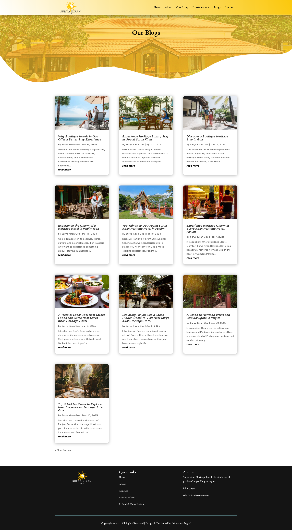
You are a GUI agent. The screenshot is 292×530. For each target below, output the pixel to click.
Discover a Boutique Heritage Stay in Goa (207, 138)
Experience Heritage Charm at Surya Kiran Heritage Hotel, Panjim (208, 229)
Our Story (182, 7)
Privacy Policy (127, 497)
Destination (199, 7)
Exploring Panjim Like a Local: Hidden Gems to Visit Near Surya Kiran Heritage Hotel (145, 318)
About (169, 7)
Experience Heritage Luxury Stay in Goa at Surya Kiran (145, 138)
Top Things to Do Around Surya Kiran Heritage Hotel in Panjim (144, 227)
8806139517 (189, 488)
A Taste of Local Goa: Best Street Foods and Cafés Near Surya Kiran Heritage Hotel (81, 318)
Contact (230, 7)
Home (157, 7)
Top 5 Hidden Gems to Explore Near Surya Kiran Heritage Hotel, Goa (81, 407)
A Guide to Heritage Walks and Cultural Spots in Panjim (208, 316)
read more (64, 169)
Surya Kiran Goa (71, 144)
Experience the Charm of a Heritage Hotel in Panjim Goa (78, 227)
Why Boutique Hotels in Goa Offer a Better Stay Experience (79, 138)
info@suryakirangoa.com (196, 494)
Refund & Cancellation (131, 504)
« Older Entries (63, 450)
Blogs (217, 7)
